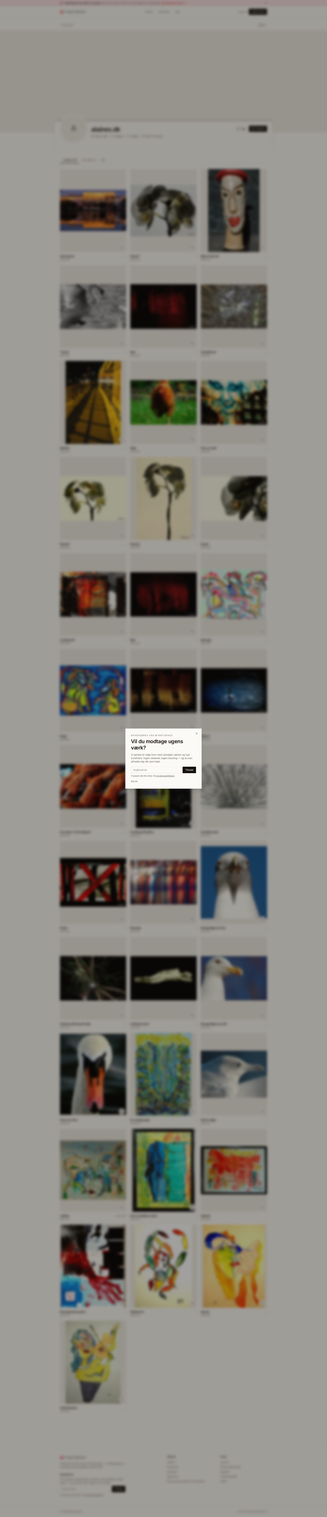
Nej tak (134, 781)
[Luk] (196, 733)
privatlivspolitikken (165, 776)
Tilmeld (189, 769)
